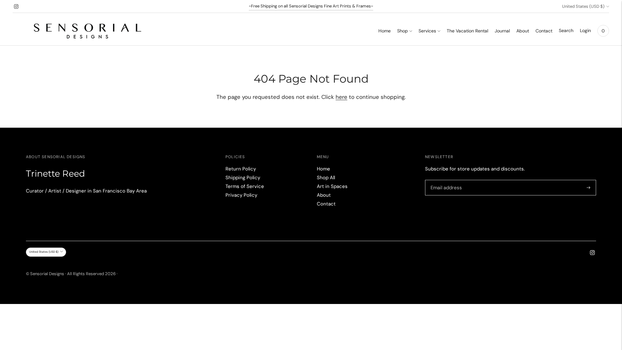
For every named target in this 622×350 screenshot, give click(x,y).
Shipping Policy (242, 177)
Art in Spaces (332, 186)
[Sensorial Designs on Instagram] (16, 6)
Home (384, 31)
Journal (502, 31)
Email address (445, 180)
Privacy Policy (241, 195)
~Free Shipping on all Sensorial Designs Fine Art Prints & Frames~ (311, 6)
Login (585, 30)
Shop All (326, 177)
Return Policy (240, 169)
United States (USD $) (583, 6)
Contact (544, 31)
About (522, 31)
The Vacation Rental (467, 31)
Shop (402, 31)
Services (427, 31)
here (341, 96)
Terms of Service (244, 186)
